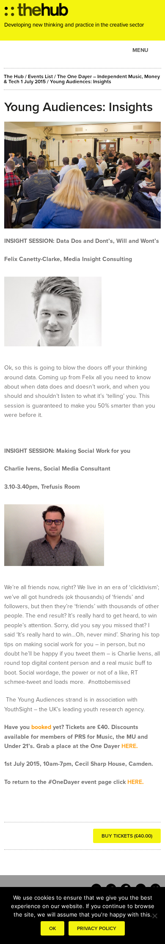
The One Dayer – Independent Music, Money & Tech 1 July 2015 (82, 78)
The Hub (14, 76)
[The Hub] (36, 12)
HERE (128, 746)
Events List (40, 76)
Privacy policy (96, 928)
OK (52, 928)
